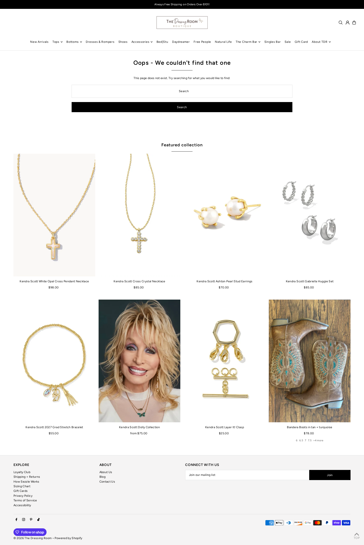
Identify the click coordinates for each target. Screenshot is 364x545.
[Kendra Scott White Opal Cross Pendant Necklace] (54, 215)
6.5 (301, 440)
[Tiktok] (38, 520)
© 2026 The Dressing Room (32, 538)
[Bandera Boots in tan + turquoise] (310, 361)
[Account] (347, 22)
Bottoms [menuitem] (72, 42)
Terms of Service (25, 500)
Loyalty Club (21, 472)
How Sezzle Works (26, 481)
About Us (105, 472)
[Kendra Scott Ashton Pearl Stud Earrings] (224, 215)
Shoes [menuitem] (123, 42)
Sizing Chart (21, 486)
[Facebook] (16, 520)
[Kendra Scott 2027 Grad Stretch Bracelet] (54, 361)
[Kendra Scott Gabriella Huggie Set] (310, 215)
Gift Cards (20, 491)
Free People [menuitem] (202, 42)
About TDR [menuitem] (319, 42)
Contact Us (107, 481)
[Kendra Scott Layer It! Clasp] (224, 361)
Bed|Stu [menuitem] (162, 42)
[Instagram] (23, 520)
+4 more (318, 440)
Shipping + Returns (26, 477)
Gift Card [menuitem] (301, 42)
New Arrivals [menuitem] (39, 42)
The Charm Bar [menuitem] (246, 42)
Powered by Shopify (68, 538)
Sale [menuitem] (288, 42)
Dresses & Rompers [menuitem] (100, 42)
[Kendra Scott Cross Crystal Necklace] (139, 215)
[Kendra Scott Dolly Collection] (139, 361)
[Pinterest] (31, 520)
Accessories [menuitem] (140, 42)
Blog (102, 477)
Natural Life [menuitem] (223, 42)
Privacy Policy (22, 496)
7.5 (310, 440)
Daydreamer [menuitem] (181, 42)
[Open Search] (341, 22)
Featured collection (182, 144)
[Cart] (354, 22)
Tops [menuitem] (55, 42)
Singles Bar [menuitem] (272, 42)
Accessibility (22, 505)
